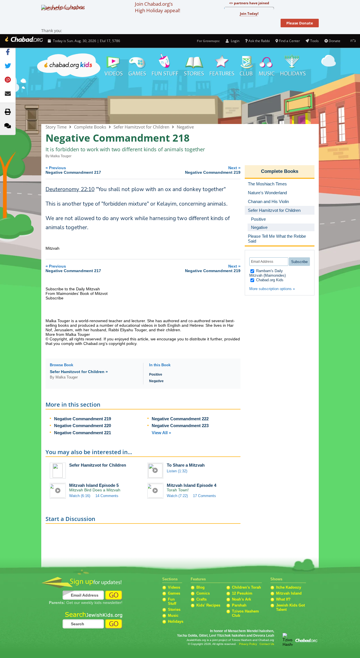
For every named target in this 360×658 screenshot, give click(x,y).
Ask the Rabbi (259, 40)
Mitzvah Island (289, 593)
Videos (113, 65)
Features (222, 65)
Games (137, 65)
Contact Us (267, 643)
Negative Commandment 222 (180, 418)
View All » (161, 432)
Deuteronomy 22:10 (70, 189)
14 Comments (106, 496)
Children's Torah (246, 587)
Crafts (201, 599)
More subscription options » (272, 289)
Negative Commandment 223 (180, 425)
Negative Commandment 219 (82, 418)
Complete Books (180, 101)
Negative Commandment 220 (82, 425)
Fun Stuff (172, 601)
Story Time (194, 65)
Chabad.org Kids (269, 280)
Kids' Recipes (208, 605)
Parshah (239, 605)
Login (234, 40)
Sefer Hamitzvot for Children (141, 127)
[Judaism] (23, 40)
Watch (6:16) (79, 496)
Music (267, 65)
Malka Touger (60, 156)
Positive (155, 374)
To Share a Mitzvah (186, 465)
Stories (174, 609)
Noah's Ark (241, 599)
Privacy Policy (248, 643)
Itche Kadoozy (288, 587)
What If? (283, 599)
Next (212, 170)
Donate (334, 40)
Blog (200, 587)
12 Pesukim (242, 593)
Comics (203, 593)
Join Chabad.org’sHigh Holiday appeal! (157, 7)
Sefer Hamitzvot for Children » (79, 371)
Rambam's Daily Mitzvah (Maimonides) (267, 273)
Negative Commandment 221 (82, 432)
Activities (165, 65)
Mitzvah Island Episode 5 (94, 485)
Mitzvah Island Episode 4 (191, 485)
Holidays (293, 65)
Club (246, 65)
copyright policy (122, 343)
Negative (185, 127)
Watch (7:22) (177, 496)
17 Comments (204, 496)
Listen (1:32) (177, 471)
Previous (73, 170)
